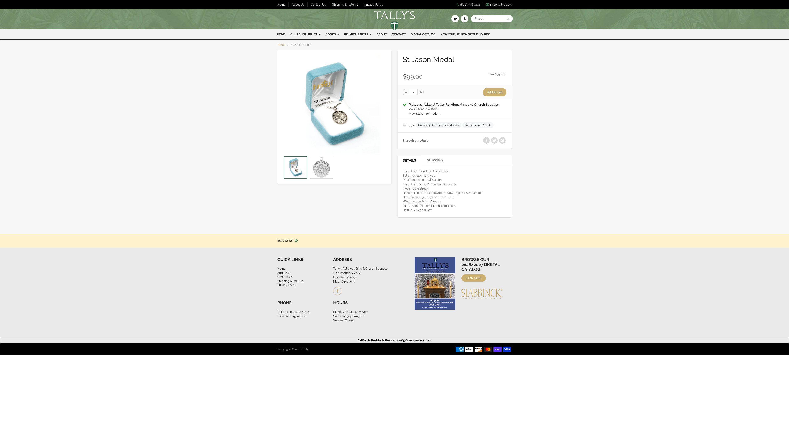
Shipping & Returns (345, 4)
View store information (424, 113)
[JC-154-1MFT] (334, 104)
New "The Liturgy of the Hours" (465, 34)
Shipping (435, 160)
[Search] (507, 19)
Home (281, 4)
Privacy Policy (373, 4)
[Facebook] (337, 291)
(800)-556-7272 (300, 311)
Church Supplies (303, 34)
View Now (474, 278)
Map (336, 281)
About (382, 34)
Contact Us (318, 4)
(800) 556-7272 (470, 4)
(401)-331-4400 (296, 316)
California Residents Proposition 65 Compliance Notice (394, 340)
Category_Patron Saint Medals (438, 125)
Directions (348, 281)
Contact (399, 34)
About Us (298, 4)
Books (330, 34)
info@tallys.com (501, 4)
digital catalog (423, 34)
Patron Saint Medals (477, 125)
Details (409, 160)
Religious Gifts (356, 34)
